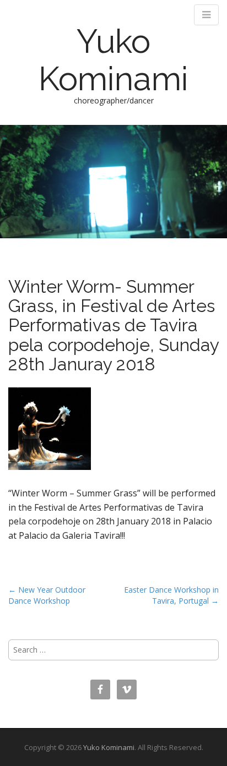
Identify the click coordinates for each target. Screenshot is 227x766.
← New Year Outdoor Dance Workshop (46, 595)
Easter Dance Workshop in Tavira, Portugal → (171, 595)
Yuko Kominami (113, 60)
